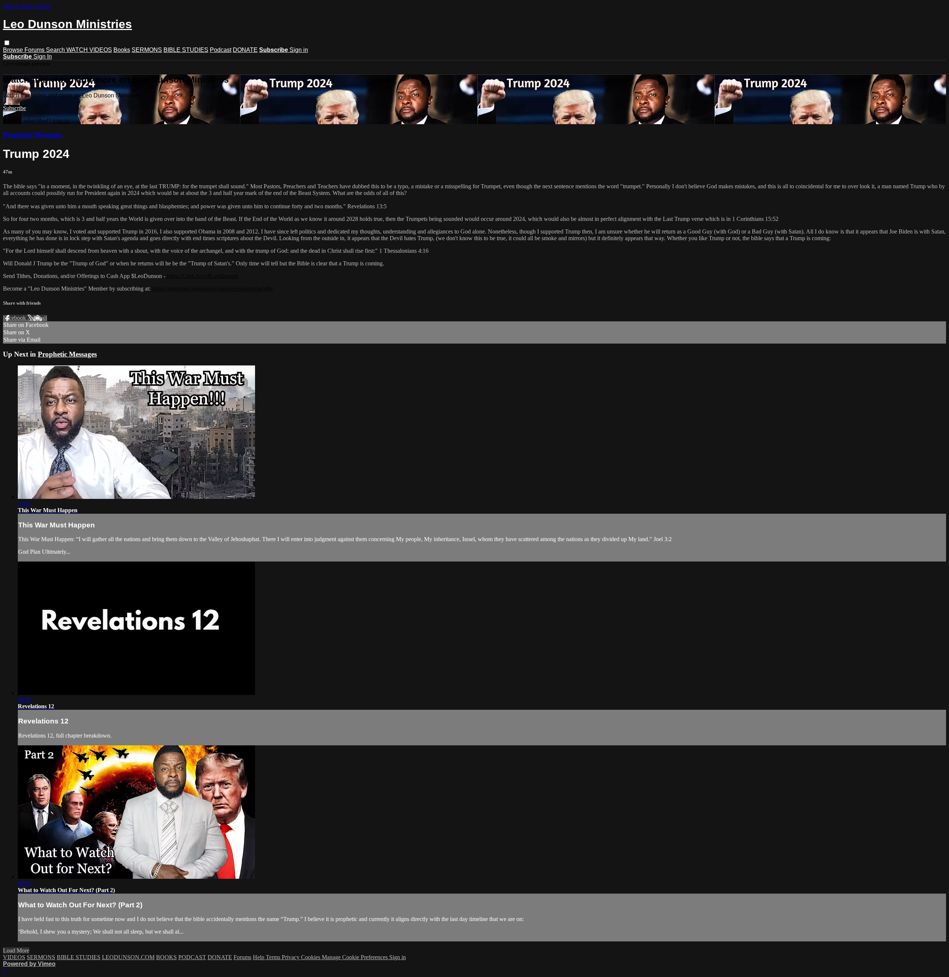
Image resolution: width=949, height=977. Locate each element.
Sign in (299, 50)
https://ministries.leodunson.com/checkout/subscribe (212, 288)
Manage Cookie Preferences (355, 957)
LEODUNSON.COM (128, 957)
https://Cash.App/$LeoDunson (202, 276)
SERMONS (147, 50)
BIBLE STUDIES (185, 50)
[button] (6, 42)
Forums (35, 50)
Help (259, 957)
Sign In (42, 56)
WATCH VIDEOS (89, 50)
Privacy (291, 957)
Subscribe (14, 108)
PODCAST (192, 957)
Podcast (220, 50)
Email (40, 318)
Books (121, 50)
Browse (13, 50)
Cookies (311, 957)
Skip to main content (27, 6)
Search (56, 50)
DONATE (245, 50)
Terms (274, 957)
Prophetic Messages (32, 135)
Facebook (15, 318)
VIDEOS (14, 957)
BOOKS (166, 957)
